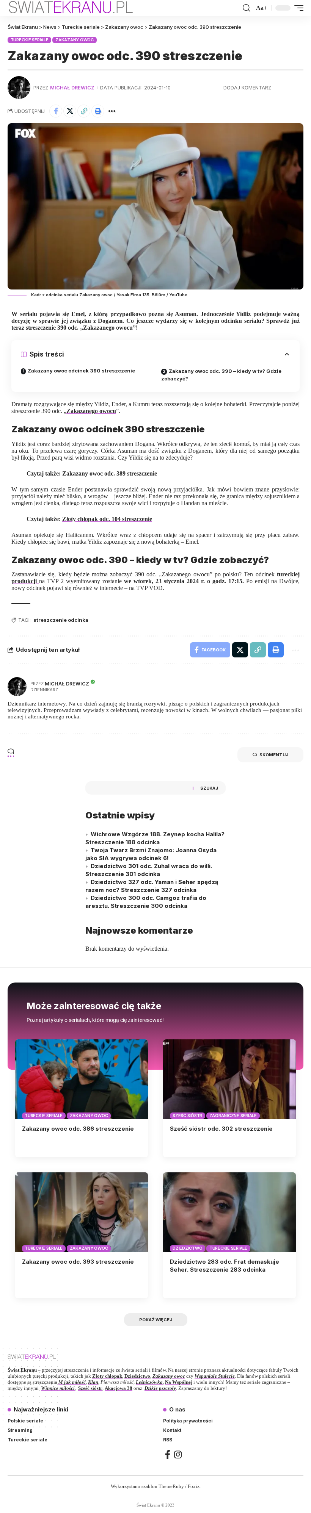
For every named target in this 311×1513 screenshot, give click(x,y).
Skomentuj (273, 754)
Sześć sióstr (187, 1115)
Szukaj (209, 788)
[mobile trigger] (297, 8)
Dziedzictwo (187, 1248)
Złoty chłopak (107, 1376)
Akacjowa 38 (118, 1388)
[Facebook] (167, 1454)
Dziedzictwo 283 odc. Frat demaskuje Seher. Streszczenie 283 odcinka (224, 1266)
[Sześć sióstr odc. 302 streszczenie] (229, 1079)
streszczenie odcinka (60, 620)
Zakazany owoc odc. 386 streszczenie (78, 1128)
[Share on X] (69, 111)
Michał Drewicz (72, 88)
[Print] (97, 111)
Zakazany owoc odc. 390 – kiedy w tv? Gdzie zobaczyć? (221, 375)
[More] (111, 111)
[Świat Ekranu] (79, 8)
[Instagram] (178, 1454)
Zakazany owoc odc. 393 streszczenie (78, 1261)
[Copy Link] (83, 111)
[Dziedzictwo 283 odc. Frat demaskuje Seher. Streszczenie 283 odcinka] (229, 1212)
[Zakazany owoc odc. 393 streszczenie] (81, 1212)
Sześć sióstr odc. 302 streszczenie (221, 1128)
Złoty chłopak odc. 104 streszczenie (107, 519)
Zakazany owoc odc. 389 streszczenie (109, 473)
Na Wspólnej (178, 1382)
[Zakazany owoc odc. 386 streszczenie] (81, 1079)
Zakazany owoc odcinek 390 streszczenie (81, 371)
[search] (246, 8)
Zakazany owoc (74, 39)
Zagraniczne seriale (233, 1115)
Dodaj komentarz (247, 88)
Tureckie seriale (30, 39)
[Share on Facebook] (55, 111)
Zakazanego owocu (91, 411)
